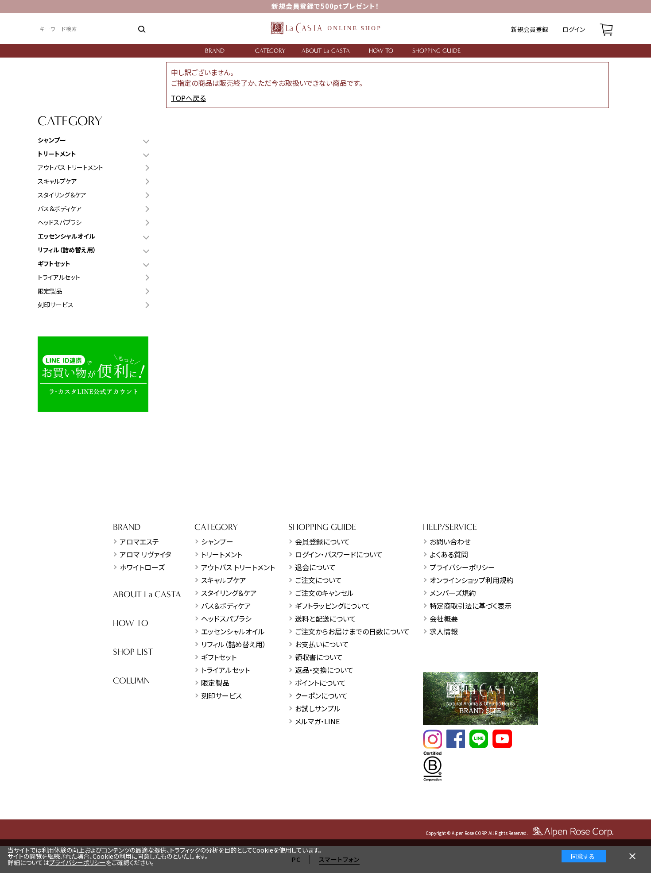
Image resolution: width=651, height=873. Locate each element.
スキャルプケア (57, 181)
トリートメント (221, 554)
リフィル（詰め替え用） (233, 644)
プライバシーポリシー (462, 567)
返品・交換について (324, 669)
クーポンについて (321, 695)
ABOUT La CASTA (326, 50)
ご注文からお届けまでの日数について (352, 631)
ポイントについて (320, 682)
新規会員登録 (529, 29)
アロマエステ (139, 541)
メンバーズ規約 (453, 592)
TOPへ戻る (188, 98)
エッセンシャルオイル (233, 631)
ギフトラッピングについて (332, 605)
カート (606, 29)
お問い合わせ (450, 541)
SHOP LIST (133, 652)
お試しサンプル (318, 708)
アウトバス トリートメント (70, 167)
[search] (141, 28)
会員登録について (322, 541)
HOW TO (381, 50)
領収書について (319, 657)
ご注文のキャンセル (324, 592)
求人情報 (444, 631)
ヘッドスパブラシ (59, 222)
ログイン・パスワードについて (339, 554)
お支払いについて (322, 644)
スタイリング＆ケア (62, 194)
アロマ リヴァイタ (145, 554)
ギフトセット (218, 657)
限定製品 (50, 290)
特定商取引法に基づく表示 (471, 605)
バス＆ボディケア (60, 208)
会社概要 (444, 618)
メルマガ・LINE (317, 721)
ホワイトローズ (142, 567)
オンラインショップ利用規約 (472, 580)
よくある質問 (449, 554)
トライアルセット (59, 277)
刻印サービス (56, 304)
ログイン (573, 29)
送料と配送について (325, 618)
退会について (315, 567)
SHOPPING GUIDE (436, 50)
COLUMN (131, 681)
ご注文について (318, 580)
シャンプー (217, 541)
